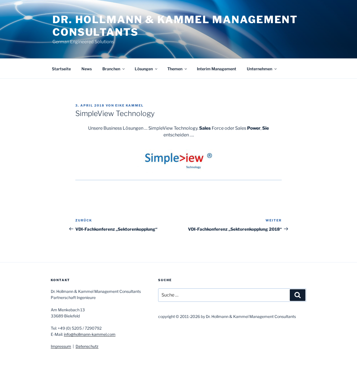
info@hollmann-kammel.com (89, 334)
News (86, 68)
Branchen (111, 68)
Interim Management (216, 68)
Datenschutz (87, 346)
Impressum (61, 346)
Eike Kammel (129, 105)
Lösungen (144, 68)
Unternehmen (259, 68)
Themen (174, 68)
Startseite (61, 68)
